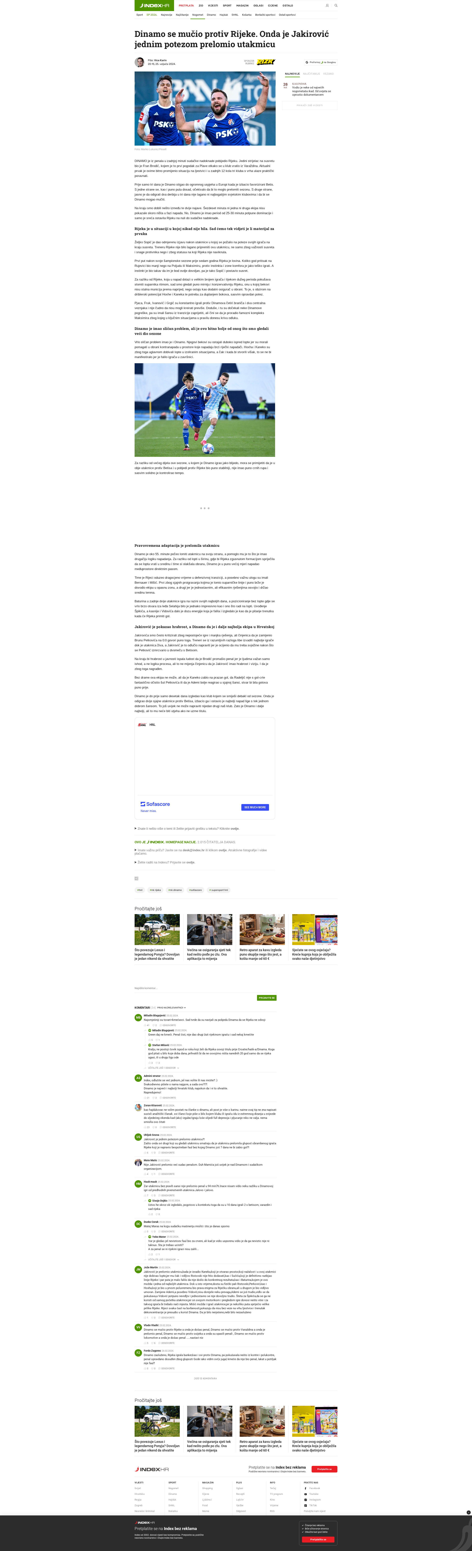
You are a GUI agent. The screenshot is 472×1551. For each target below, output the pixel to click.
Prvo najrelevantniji (170, 1007)
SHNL (235, 14)
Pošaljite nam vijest (315, 1511)
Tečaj (273, 1488)
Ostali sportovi (287, 14)
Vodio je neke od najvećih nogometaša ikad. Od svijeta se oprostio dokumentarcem (311, 89)
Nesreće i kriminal (145, 1511)
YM (150, 1237)
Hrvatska (140, 1494)
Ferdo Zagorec (152, 1350)
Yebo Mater (159, 1236)
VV (138, 1327)
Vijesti (213, 5)
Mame (205, 1511)
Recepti (240, 1494)
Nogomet (197, 14)
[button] (139, 928)
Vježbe (240, 1505)
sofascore (195, 890)
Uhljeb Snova (151, 1134)
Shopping (207, 1488)
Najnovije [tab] (292, 74)
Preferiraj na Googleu (323, 62)
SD (150, 1200)
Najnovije (166, 14)
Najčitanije (182, 14)
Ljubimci (207, 1499)
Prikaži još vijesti (310, 105)
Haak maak (150, 1181)
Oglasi (258, 5)
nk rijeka (155, 890)
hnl (139, 890)
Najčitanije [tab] (311, 74)
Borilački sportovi (265, 14)
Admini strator (152, 1075)
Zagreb (138, 1505)
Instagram (315, 1499)
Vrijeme (274, 1505)
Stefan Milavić (160, 1045)
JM (138, 1269)
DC (138, 1224)
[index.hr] (154, 5)
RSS (272, 1511)
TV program (276, 1494)
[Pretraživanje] (334, 5)
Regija (138, 1499)
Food (205, 1505)
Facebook (314, 1488)
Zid (201, 5)
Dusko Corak (151, 1221)
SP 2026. (152, 14)
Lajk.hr (240, 1499)
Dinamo (211, 14)
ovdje (223, 850)
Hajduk (224, 14)
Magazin (208, 1482)
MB (138, 1017)
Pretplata (186, 5)
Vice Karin (160, 60)
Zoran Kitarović (153, 1105)
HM (138, 1184)
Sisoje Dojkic (159, 1200)
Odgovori (241, 1511)
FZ (138, 1353)
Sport (227, 5)
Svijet (138, 1488)
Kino (272, 1499)
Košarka (246, 14)
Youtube (314, 1494)
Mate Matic (150, 1160)
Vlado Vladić (151, 1325)
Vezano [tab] (328, 74)
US (138, 1137)
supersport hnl (218, 890)
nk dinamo (175, 890)
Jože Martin (151, 1267)
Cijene (273, 5)
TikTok (313, 1505)
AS (138, 1078)
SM (150, 1045)
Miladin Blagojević (155, 1015)
